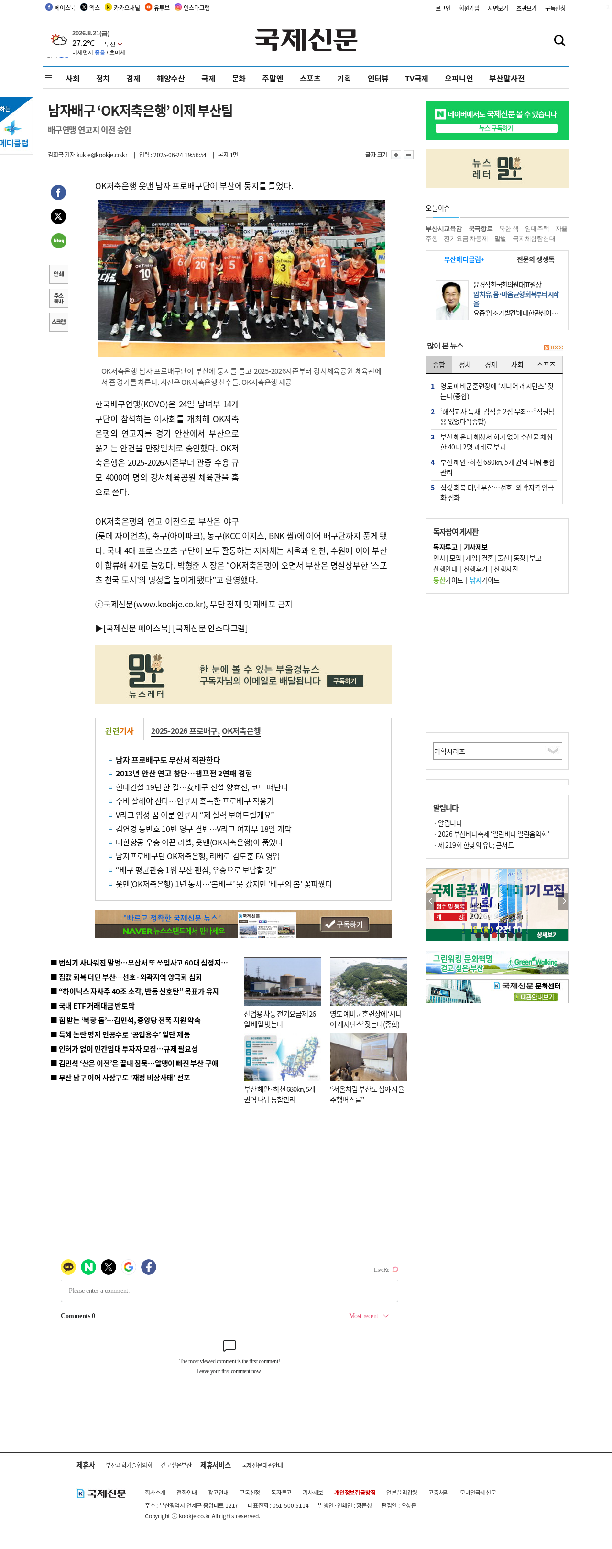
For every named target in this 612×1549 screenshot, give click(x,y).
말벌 (500, 238)
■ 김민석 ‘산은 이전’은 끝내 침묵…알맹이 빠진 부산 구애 (134, 1063)
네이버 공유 (58, 241)
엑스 (94, 7)
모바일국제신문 (478, 1492)
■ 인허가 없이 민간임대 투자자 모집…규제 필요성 (124, 1049)
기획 (344, 78)
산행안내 (445, 568)
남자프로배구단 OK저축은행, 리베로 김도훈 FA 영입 (198, 856)
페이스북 (65, 7)
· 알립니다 (447, 823)
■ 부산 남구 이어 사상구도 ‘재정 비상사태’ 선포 (120, 1077)
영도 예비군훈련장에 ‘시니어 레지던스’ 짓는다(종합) (366, 1019)
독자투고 (281, 1492)
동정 (519, 557)
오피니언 (459, 78)
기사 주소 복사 (58, 299)
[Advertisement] (315, 456)
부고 (535, 557)
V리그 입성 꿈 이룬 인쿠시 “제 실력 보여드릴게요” (195, 814)
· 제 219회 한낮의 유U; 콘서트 (473, 845)
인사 (439, 557)
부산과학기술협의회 (129, 1465)
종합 (439, 364)
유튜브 (161, 7)
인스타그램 (196, 7)
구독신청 (555, 8)
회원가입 (469, 8)
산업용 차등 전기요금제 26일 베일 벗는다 (280, 1019)
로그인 (443, 8)
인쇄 (58, 275)
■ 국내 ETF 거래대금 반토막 (92, 1005)
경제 (133, 78)
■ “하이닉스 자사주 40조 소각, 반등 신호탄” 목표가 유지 (134, 991)
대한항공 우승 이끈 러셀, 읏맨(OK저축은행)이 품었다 (199, 842)
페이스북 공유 (58, 193)
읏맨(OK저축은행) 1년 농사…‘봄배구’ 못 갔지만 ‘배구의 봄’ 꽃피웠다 (224, 883)
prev (431, 901)
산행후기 (476, 568)
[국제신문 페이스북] (137, 628)
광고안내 (218, 1492)
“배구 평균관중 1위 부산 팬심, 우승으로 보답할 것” (196, 870)
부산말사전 (507, 78)
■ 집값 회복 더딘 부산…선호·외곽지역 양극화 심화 (126, 977)
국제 (208, 78)
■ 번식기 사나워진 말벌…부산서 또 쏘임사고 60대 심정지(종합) (145, 962)
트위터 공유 (58, 217)
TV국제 (416, 78)
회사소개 (155, 1492)
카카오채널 (127, 7)
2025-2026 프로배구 (184, 730)
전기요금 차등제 (466, 238)
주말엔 (272, 78)
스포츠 (310, 78)
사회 (73, 78)
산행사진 (506, 568)
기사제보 (313, 1492)
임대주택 (537, 228)
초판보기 (526, 8)
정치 (103, 78)
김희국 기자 (61, 154)
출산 (503, 557)
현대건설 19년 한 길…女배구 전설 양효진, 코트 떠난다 (202, 787)
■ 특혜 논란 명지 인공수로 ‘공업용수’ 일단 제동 (120, 1034)
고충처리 (438, 1492)
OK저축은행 (241, 730)
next (563, 901)
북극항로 (481, 228)
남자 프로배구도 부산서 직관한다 (168, 759)
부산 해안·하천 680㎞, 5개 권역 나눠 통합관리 (279, 1094)
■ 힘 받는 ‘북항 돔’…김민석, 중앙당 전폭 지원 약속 (125, 1020)
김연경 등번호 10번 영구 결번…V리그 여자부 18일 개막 (204, 828)
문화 (239, 78)
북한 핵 (509, 228)
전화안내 (186, 1492)
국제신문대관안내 (262, 1465)
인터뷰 (378, 78)
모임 (455, 557)
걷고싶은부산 (176, 1465)
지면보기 (498, 8)
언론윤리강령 (401, 1492)
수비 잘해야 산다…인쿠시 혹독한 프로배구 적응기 (195, 801)
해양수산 (171, 78)
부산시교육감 (444, 228)
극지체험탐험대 (534, 238)
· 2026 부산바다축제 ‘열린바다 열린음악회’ (491, 834)
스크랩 (58, 323)
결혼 (487, 557)
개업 (471, 557)
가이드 (448, 579)
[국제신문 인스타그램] (210, 628)
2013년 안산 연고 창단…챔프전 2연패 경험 (184, 773)
